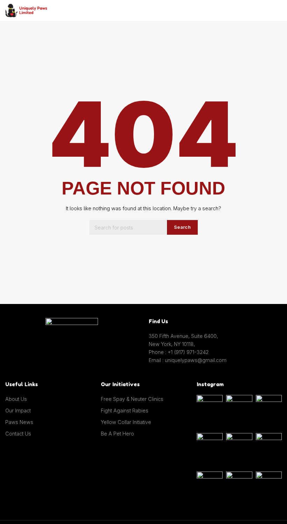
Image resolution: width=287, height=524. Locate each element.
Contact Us (18, 434)
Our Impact (18, 410)
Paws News (19, 422)
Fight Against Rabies (124, 410)
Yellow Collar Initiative (126, 422)
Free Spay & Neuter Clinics (132, 399)
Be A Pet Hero (117, 434)
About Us (16, 399)
